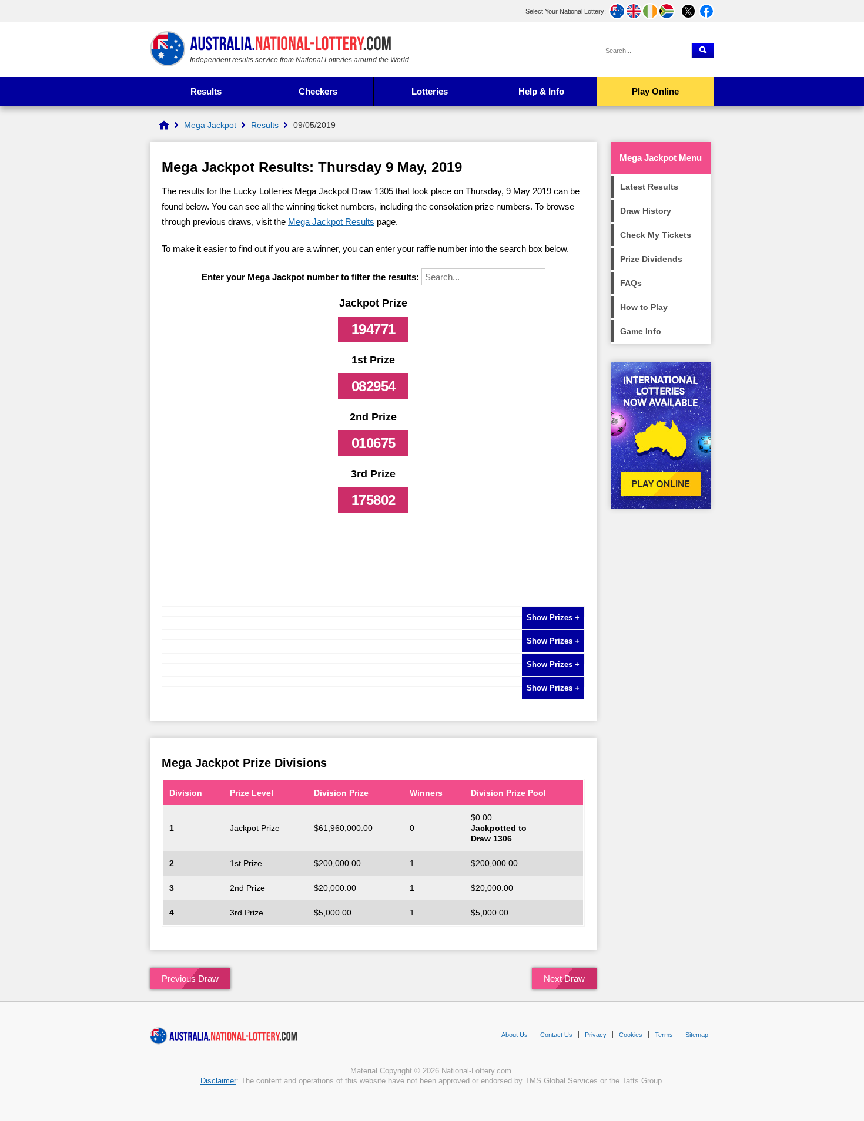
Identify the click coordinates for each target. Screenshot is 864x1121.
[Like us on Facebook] (706, 11)
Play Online (655, 91)
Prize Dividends (651, 259)
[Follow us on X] (688, 11)
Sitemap (696, 1034)
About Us (514, 1034)
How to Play (644, 307)
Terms (664, 1034)
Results (206, 91)
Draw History (645, 211)
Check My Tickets (655, 235)
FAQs (631, 283)
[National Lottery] (164, 125)
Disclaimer (218, 1080)
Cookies (630, 1034)
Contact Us (556, 1034)
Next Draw (564, 979)
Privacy (596, 1034)
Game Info (640, 331)
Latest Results (649, 186)
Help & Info (541, 91)
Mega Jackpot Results (331, 222)
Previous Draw (190, 979)
